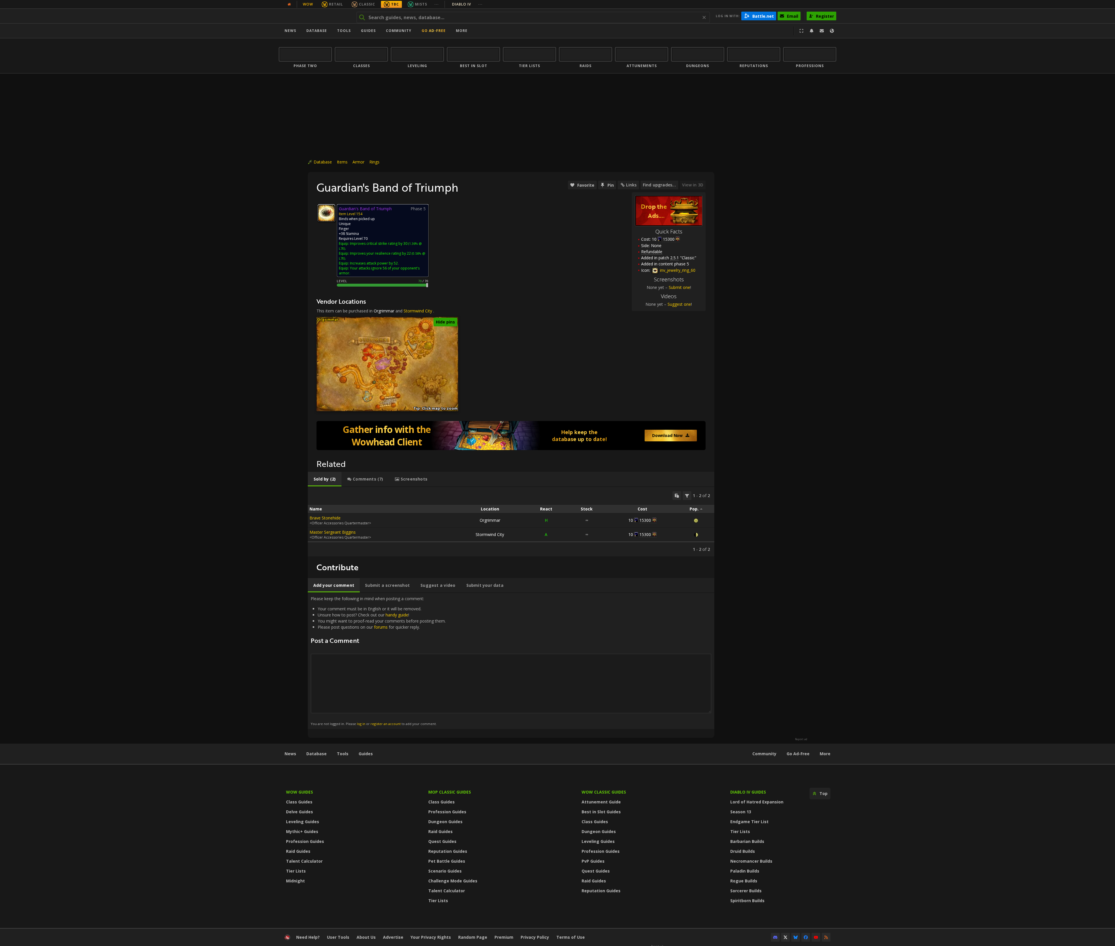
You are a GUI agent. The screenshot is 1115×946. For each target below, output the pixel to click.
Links (631, 185)
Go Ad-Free (434, 30)
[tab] (324, 479)
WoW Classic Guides (604, 792)
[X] (785, 937)
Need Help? (308, 937)
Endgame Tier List (749, 821)
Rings (374, 162)
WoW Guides (299, 792)
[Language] (832, 30)
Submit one (679, 287)
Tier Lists (296, 871)
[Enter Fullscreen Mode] (801, 30)
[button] (374, 382)
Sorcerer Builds (746, 890)
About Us (366, 937)
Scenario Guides (445, 871)
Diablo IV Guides (748, 792)
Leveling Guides (302, 821)
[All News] (289, 4)
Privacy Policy (535, 937)
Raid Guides (298, 851)
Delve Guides (299, 811)
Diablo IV (467, 4)
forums (381, 627)
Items (342, 162)
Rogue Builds (743, 881)
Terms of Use (570, 937)
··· (436, 4)
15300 (645, 520)
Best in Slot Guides (601, 811)
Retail (336, 4)
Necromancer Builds (751, 861)
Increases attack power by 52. (374, 263)
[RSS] (826, 937)
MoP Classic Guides (449, 792)
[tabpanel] (511, 521)
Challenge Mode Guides (452, 881)
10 (654, 239)
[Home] (314, 16)
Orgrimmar (384, 311)
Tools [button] (344, 30)
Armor (358, 162)
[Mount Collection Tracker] (511, 435)
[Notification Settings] (811, 30)
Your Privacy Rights (431, 937)
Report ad (801, 739)
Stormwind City (418, 311)
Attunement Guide (601, 802)
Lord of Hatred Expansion (756, 802)
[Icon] (326, 213)
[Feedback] (821, 30)
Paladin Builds (744, 871)
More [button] (461, 30)
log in (361, 724)
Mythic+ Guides (302, 831)
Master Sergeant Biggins (333, 532)
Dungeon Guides (445, 821)
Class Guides (299, 802)
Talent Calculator (304, 861)
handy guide (397, 615)
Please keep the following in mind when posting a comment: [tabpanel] (378, 661)
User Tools (338, 937)
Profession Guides (305, 841)
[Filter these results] (687, 495)
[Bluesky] (795, 937)
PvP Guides (593, 861)
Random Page (472, 937)
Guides (368, 30)
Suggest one (679, 304)
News (290, 30)
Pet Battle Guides (446, 861)
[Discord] (775, 937)
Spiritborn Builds (747, 900)
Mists (421, 4)
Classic (367, 4)
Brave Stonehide (325, 518)
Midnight (295, 881)
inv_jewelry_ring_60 (677, 270)
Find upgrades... (659, 185)
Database (316, 30)
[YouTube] (816, 937)
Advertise (393, 937)
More (825, 753)
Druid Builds (742, 851)
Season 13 (740, 811)
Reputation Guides (447, 851)
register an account (386, 724)
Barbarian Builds (747, 841)
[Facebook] (805, 937)
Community (398, 30)
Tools (342, 753)
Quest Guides (442, 841)
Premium (503, 937)
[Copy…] (676, 495)
